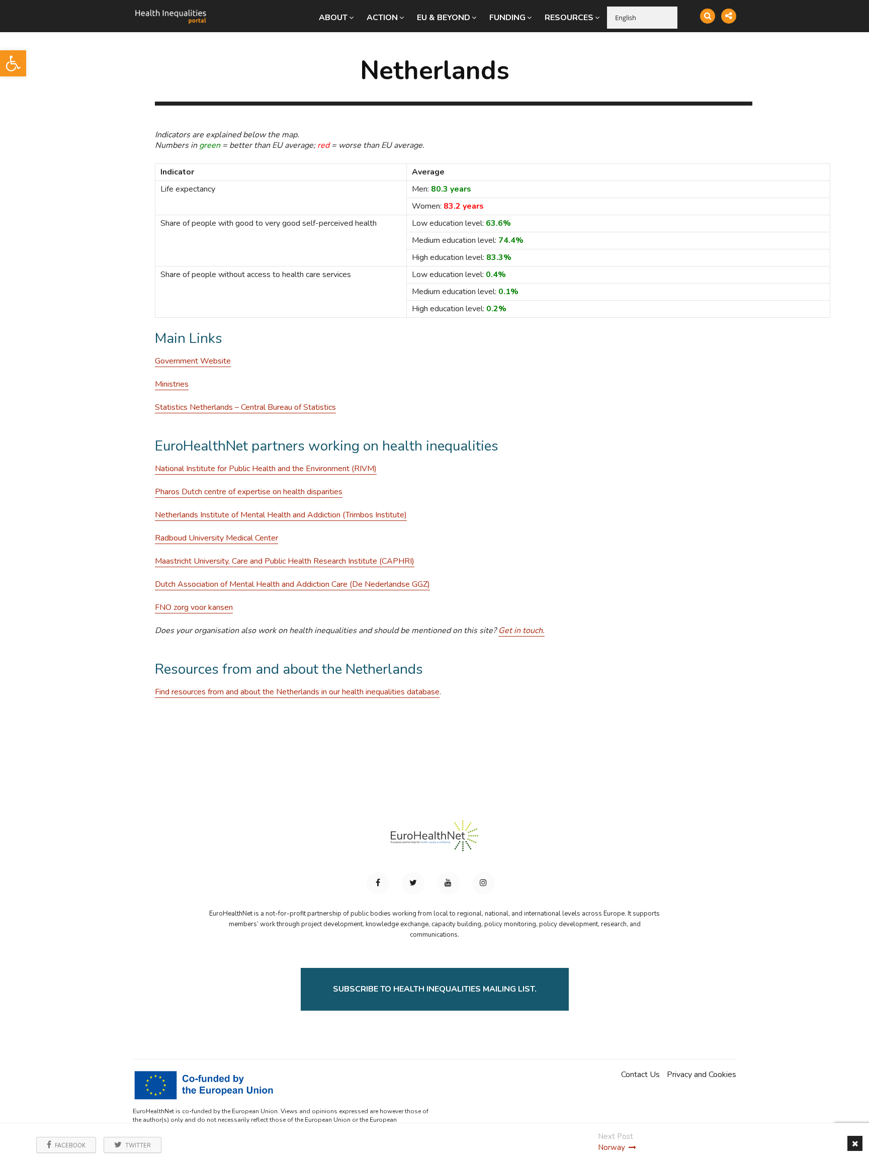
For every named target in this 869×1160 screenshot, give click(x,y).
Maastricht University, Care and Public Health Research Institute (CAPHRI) (284, 561)
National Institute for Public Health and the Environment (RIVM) (266, 468)
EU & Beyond (443, 17)
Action (382, 17)
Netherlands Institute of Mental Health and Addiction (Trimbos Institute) (281, 514)
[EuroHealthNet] (434, 840)
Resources (569, 17)
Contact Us (640, 1074)
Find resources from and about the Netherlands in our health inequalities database (297, 691)
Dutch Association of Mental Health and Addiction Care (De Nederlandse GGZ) (292, 584)
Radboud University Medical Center (216, 538)
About (333, 17)
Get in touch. (521, 630)
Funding (507, 17)
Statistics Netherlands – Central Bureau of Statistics (245, 407)
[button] (13, 63)
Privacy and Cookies (701, 1074)
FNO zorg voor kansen (194, 607)
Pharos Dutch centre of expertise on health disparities (248, 491)
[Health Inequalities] (170, 9)
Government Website (193, 361)
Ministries (172, 384)
